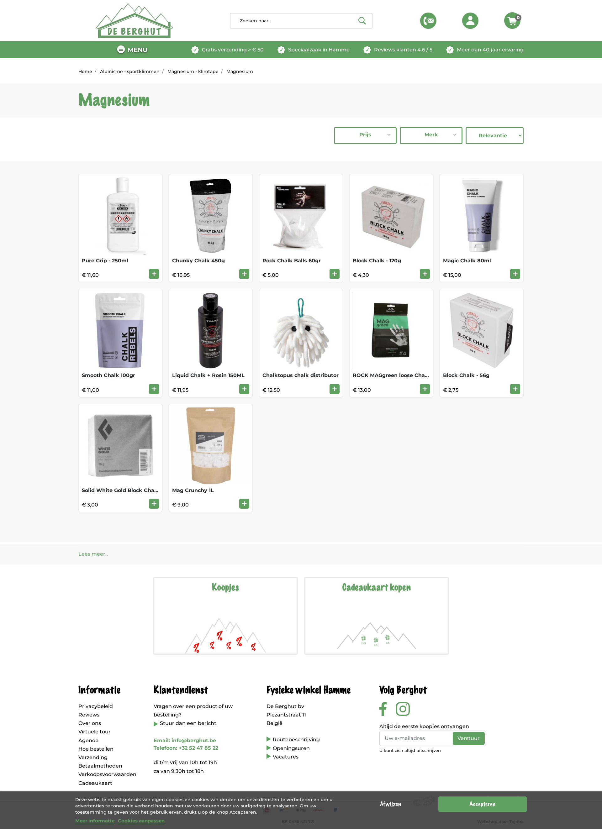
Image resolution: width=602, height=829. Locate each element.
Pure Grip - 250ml (105, 261)
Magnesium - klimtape (193, 71)
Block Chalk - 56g (466, 375)
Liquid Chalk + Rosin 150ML (208, 375)
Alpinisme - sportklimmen (130, 71)
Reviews (88, 715)
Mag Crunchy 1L (193, 490)
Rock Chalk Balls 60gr (291, 261)
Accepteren (482, 804)
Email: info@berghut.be (185, 740)
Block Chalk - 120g (377, 261)
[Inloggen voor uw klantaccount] (470, 21)
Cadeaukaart (95, 783)
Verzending (93, 757)
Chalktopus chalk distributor (300, 375)
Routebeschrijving (296, 739)
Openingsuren (291, 748)
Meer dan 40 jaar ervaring (490, 50)
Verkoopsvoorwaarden (107, 774)
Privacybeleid (95, 706)
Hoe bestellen (96, 749)
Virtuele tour (94, 732)
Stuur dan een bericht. (189, 723)
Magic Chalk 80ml (467, 261)
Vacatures (285, 757)
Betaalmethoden (100, 766)
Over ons (89, 723)
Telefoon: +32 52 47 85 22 (186, 748)
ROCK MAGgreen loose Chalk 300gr (400, 375)
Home (85, 71)
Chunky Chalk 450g (198, 261)
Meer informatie (94, 821)
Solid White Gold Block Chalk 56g (126, 490)
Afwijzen (390, 804)
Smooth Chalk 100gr (108, 375)
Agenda (88, 740)
